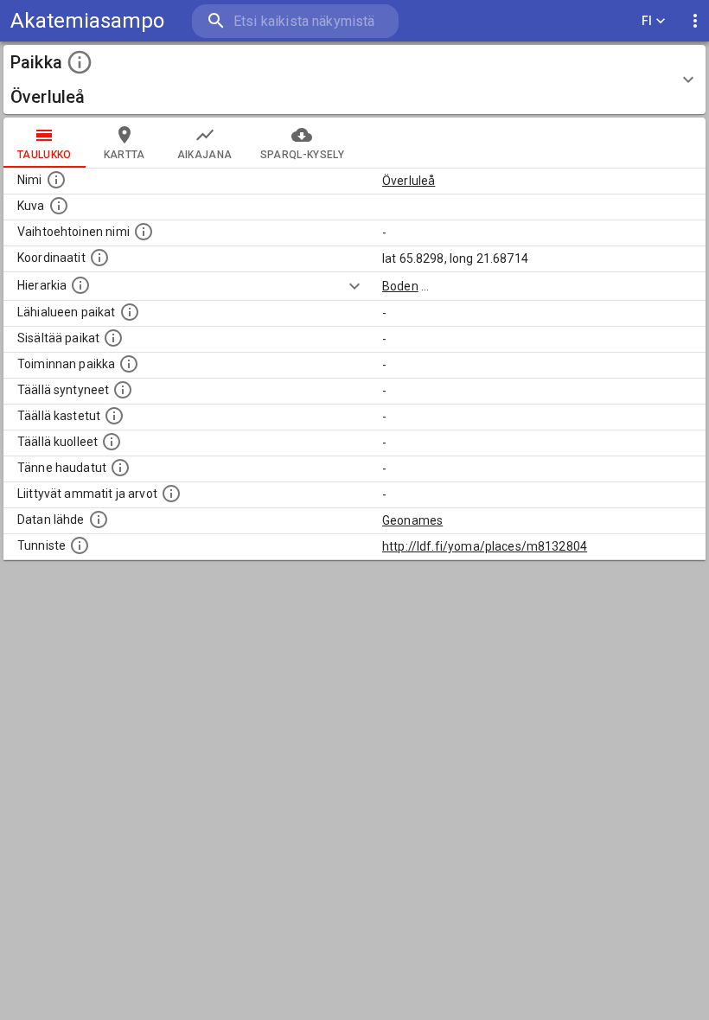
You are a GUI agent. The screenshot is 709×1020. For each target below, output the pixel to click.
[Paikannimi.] (56, 180)
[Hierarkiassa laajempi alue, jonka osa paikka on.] (80, 285)
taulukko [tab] (44, 155)
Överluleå (408, 181)
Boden (400, 286)
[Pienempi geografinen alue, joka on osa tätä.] (113, 338)
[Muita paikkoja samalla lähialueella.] (130, 312)
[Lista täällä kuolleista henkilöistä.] (111, 442)
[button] (354, 79)
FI (647, 21)
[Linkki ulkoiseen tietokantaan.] (98, 519)
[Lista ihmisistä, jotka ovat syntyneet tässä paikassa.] (123, 390)
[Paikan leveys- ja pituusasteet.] (99, 257)
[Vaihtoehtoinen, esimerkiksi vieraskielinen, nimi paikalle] (143, 231)
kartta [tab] (124, 155)
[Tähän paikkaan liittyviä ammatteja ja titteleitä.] (171, 493)
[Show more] (354, 286)
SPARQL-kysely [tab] (302, 155)
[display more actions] (695, 21)
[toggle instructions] (79, 62)
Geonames (412, 520)
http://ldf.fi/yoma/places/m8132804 (484, 546)
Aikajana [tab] (205, 155)
